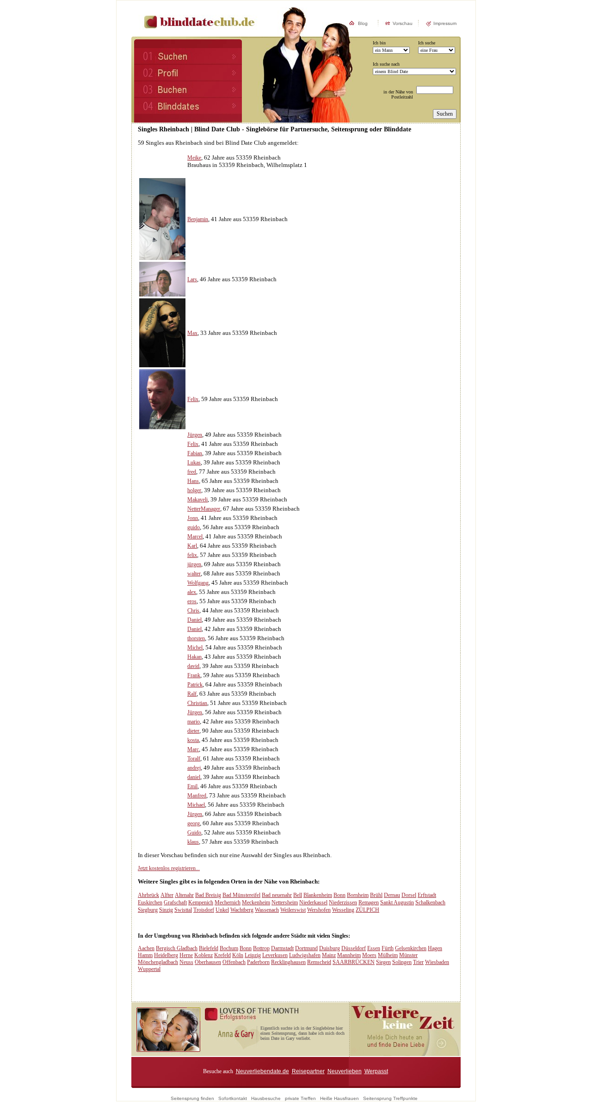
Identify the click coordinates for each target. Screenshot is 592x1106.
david (193, 666)
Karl (192, 546)
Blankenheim (317, 895)
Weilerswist (293, 910)
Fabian (194, 453)
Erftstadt (427, 895)
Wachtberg (241, 910)
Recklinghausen (288, 962)
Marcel (195, 536)
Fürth (388, 948)
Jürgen (194, 435)
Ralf (192, 694)
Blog (363, 23)
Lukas (194, 462)
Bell (297, 895)
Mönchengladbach (158, 962)
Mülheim (388, 955)
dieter (193, 731)
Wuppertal (149, 969)
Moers (369, 955)
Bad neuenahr (277, 895)
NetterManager (203, 509)
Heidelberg (166, 955)
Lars (192, 279)
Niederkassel (313, 902)
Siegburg (148, 910)
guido (193, 527)
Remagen (368, 902)
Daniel (194, 620)
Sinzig (166, 910)
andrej (194, 768)
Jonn (192, 518)
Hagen (435, 948)
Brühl (376, 895)
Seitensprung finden (192, 1098)
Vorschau (403, 23)
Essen (373, 948)
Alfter (166, 895)
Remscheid (319, 962)
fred (191, 472)
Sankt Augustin (397, 902)
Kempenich (200, 902)
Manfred (196, 795)
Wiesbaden (437, 962)
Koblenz (203, 955)
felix (192, 555)
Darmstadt (282, 948)
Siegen (383, 962)
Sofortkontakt (232, 1098)
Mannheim (349, 955)
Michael (196, 805)
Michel (195, 647)
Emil (192, 786)
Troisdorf (203, 910)
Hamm (145, 955)
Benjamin (197, 219)
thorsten (196, 638)
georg (193, 823)
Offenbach (234, 962)
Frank (193, 675)
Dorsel (408, 895)
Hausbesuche (266, 1098)
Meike (194, 157)
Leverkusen (275, 955)
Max (192, 333)
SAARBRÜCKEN (354, 962)
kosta (193, 740)
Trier (418, 962)
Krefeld (222, 955)
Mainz (329, 955)
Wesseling (343, 910)
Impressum (444, 23)
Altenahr (184, 895)
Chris (193, 610)
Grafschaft (175, 902)
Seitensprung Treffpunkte (390, 1098)
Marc (193, 749)
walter (194, 573)
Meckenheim (256, 902)
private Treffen (300, 1098)
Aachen (146, 948)
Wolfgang (198, 583)
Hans (193, 481)
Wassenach (267, 910)
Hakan (194, 657)
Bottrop (261, 948)
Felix (192, 399)
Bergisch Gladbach (176, 948)
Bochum (229, 948)
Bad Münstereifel (241, 895)
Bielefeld (208, 948)
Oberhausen (208, 962)
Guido (194, 832)
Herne (186, 955)
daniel (193, 777)
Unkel (222, 910)
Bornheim (358, 895)
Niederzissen (343, 902)
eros (192, 601)
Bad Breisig (208, 895)
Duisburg (329, 948)
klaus (193, 842)
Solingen (402, 962)
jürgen (194, 564)
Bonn (339, 895)
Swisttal (183, 910)
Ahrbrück (148, 895)
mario (193, 721)
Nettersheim (284, 902)
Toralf (193, 758)
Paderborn (258, 962)
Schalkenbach (430, 902)
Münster (408, 955)
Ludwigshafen (305, 955)
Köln (237, 955)
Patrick (195, 684)
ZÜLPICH (367, 910)
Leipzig (253, 955)
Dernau (392, 895)
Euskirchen (150, 902)
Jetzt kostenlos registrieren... (169, 868)
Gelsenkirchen (410, 948)
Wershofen (319, 910)
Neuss (186, 962)
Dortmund (306, 948)
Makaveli (197, 499)
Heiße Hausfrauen (339, 1098)
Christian (197, 703)
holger (194, 490)
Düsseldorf (353, 948)
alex (191, 592)
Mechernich (227, 902)
